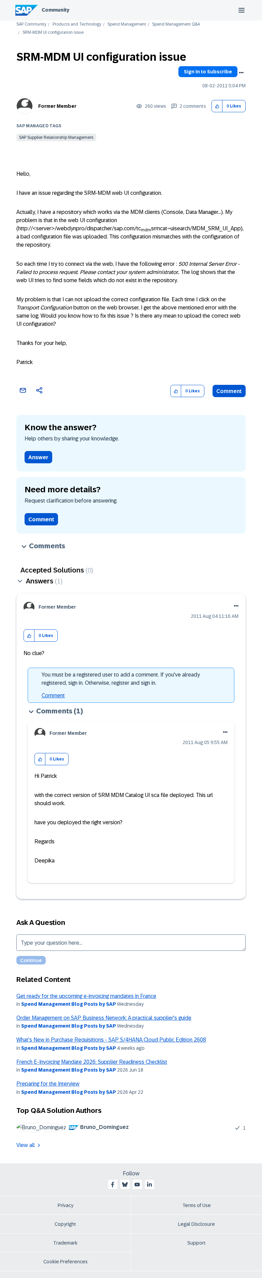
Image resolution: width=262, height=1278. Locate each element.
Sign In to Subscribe (208, 71)
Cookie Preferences (65, 1261)
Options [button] (241, 72)
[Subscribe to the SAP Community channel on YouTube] (137, 1184)
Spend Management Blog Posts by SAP (68, 1004)
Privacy (65, 1205)
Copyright (65, 1224)
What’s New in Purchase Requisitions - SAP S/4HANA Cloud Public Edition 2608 (111, 1040)
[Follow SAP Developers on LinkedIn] (149, 1184)
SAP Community (31, 24)
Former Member (57, 106)
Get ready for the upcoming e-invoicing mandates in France (86, 996)
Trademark (65, 1243)
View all (25, 1145)
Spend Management (126, 24)
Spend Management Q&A (176, 24)
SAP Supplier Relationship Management (56, 137)
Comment (229, 391)
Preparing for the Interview (47, 1084)
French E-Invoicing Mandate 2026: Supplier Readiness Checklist (91, 1062)
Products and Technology (77, 24)
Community (55, 10)
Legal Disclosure (196, 1224)
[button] (217, 106)
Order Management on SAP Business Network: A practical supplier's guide (103, 1018)
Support (196, 1243)
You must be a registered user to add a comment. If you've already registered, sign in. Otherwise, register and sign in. (121, 679)
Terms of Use (197, 1205)
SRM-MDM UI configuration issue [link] (53, 32)
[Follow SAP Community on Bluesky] (125, 1184)
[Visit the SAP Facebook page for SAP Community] (112, 1184)
